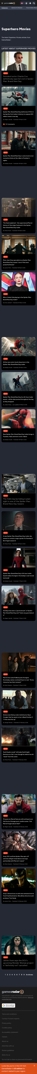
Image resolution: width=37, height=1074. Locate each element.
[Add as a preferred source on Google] (8, 1005)
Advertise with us (8, 1046)
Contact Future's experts (10, 1018)
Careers (4, 1037)
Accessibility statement (10, 1032)
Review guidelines (8, 1050)
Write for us (6, 1055)
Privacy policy (6, 1023)
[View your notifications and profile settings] (30, 3)
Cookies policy (7, 1028)
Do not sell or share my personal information (17, 1059)
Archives (29, 975)
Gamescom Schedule (16, 7)
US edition (18, 1068)
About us (5, 1041)
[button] (34, 3)
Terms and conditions (9, 1014)
